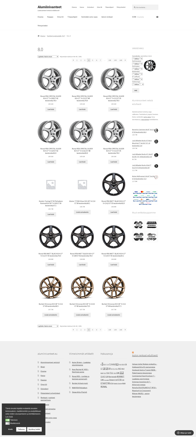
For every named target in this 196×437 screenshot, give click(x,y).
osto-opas (147, 117)
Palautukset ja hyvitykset (50, 393)
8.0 (114, 364)
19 (107, 368)
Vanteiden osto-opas (89, 17)
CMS (102, 380)
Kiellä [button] (10, 429)
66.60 (102, 373)
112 (122, 372)
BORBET (120, 376)
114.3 (103, 376)
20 (109, 368)
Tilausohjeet (109, 7)
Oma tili (99, 7)
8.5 (117, 364)
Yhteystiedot (121, 7)
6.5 (105, 364)
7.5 (110, 364)
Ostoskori (90, 7)
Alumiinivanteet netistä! (50, 362)
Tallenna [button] (21, 429)
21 (111, 369)
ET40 (103, 383)
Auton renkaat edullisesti (145, 355)
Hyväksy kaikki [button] (34, 429)
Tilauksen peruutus (48, 409)
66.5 (119, 369)
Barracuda (112, 376)
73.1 (111, 373)
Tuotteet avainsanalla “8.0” (56, 36)
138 (110, 60)
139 (115, 60)
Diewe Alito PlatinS (79, 392)
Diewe (111, 380)
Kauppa (50, 17)
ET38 (123, 380)
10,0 (123, 364)
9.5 (120, 364)
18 (104, 368)
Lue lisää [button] (9, 417)
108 (117, 373)
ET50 (111, 383)
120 (106, 376)
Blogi (43, 367)
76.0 (115, 373)
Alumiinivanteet (49, 7)
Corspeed (106, 380)
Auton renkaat (107, 17)
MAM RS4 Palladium (79, 388)
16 (126, 364)
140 (121, 60)
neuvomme (145, 120)
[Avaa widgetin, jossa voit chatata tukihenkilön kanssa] (184, 433)
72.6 (107, 373)
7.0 (108, 364)
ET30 (115, 380)
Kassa (82, 7)
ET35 (119, 379)
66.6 (123, 369)
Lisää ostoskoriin (82, 212)
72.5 (105, 373)
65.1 (116, 369)
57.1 (114, 369)
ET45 (107, 383)
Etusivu (74, 7)
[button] (7, 420)
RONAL (104, 386)
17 (102, 368)
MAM (123, 383)
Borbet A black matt (80, 383)
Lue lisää (51, 109)
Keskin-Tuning (118, 383)
